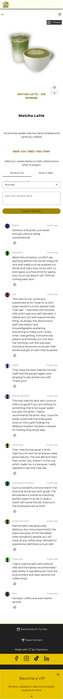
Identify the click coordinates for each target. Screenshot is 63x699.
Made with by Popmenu (25, 649)
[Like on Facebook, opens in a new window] (16, 659)
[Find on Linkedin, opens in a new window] (46, 659)
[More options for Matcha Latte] (54, 87)
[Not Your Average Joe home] (16, 4)
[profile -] (51, 4)
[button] (3, 14)
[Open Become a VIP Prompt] (31, 696)
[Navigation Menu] (58, 4)
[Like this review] (15, 243)
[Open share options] (59, 15)
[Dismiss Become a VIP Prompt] (58, 674)
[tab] (16, 173)
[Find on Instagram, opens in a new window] (26, 659)
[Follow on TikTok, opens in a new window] (36, 659)
